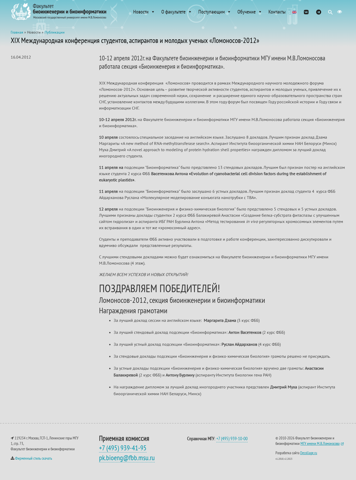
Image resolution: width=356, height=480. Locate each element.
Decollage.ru (308, 452)
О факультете (173, 11)
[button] (330, 13)
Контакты (277, 11)
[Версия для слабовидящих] (339, 11)
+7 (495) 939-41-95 (122, 447)
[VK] (306, 11)
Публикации (55, 32)
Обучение (246, 11)
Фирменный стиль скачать (33, 458)
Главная (17, 32)
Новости (141, 11)
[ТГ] (318, 11)
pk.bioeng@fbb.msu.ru (127, 457)
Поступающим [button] (211, 11)
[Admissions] (294, 11)
